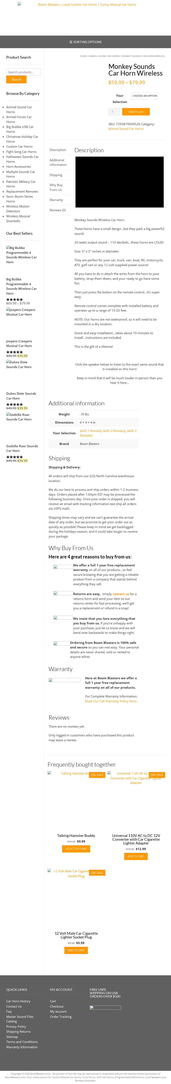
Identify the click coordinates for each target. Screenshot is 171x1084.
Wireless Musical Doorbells (18, 218)
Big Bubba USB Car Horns (20, 129)
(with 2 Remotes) (114, 431)
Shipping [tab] (56, 175)
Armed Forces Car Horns (19, 119)
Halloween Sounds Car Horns (22, 159)
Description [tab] (58, 150)
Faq (8, 1011)
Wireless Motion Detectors (17, 208)
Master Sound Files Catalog (19, 1018)
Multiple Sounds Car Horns (20, 174)
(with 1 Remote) (90, 431)
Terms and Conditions (22, 1042)
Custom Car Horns (19, 146)
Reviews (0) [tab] (58, 210)
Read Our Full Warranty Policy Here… (111, 701)
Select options (76, 849)
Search (16, 79)
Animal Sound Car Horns (104, 56)
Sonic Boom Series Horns (19, 198)
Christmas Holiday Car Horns (22, 138)
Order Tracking (61, 1016)
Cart (53, 1001)
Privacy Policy (16, 1026)
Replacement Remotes (22, 191)
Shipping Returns (18, 1031)
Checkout (56, 1006)
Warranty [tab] (56, 200)
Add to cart (136, 111)
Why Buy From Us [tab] (56, 187)
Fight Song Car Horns (21, 152)
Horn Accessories (18, 166)
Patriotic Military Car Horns (20, 183)
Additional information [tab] (58, 162)
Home (83, 56)
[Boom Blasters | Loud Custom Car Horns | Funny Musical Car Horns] (85, 18)
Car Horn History (18, 1001)
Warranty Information (22, 1047)
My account (58, 1011)
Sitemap (12, 1037)
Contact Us (14, 1006)
